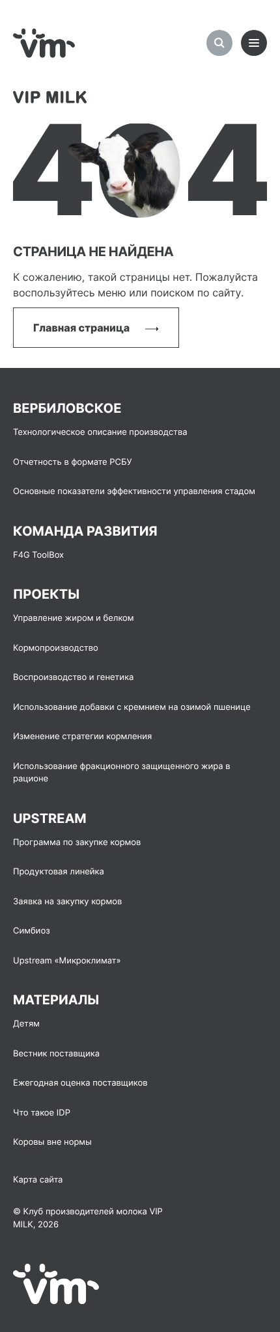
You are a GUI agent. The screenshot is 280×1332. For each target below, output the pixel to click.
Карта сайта (38, 1180)
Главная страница (82, 327)
